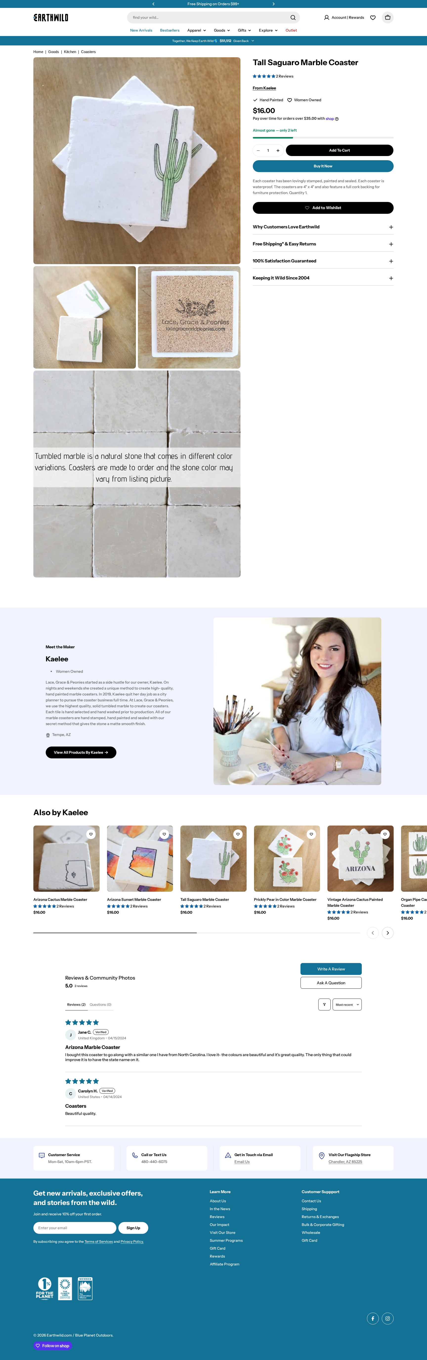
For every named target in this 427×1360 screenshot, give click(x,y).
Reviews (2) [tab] (76, 1004)
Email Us (242, 1161)
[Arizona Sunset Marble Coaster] (140, 859)
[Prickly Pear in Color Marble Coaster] (287, 859)
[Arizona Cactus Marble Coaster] (66, 859)
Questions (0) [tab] (100, 1004)
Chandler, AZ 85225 (345, 1161)
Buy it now (323, 166)
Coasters (88, 52)
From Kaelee (264, 87)
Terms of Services (99, 1241)
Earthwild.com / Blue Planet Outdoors (79, 1335)
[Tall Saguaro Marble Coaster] (213, 859)
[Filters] (324, 1004)
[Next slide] (388, 933)
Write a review (331, 968)
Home (38, 52)
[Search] (293, 17)
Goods (53, 52)
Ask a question (331, 982)
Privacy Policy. (132, 1241)
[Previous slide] (373, 933)
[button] (153, 4)
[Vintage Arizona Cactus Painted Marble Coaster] (360, 859)
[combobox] (213, 17)
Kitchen (70, 52)
